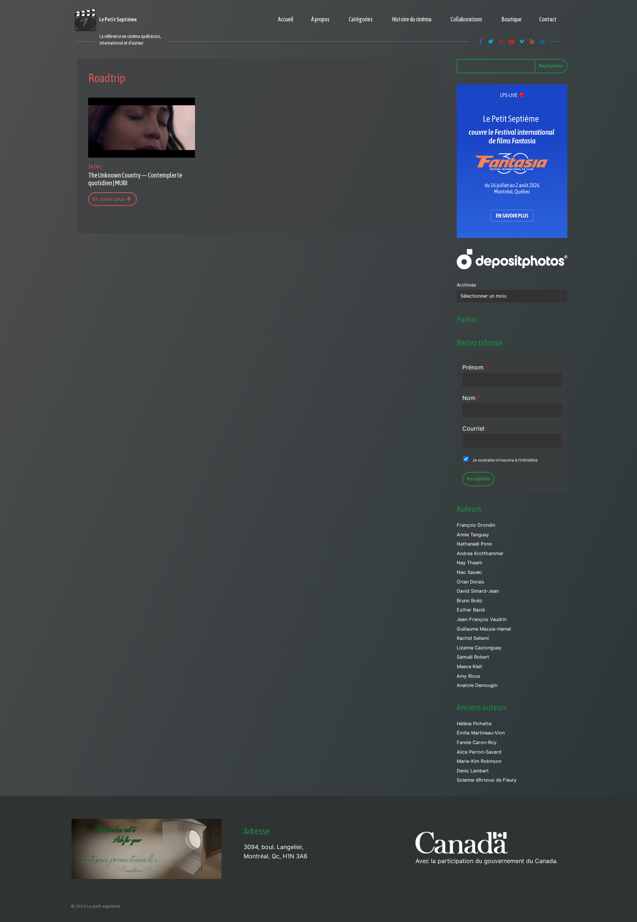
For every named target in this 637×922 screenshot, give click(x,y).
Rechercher (551, 66)
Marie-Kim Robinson (479, 761)
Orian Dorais (470, 582)
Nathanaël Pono (474, 544)
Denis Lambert (473, 771)
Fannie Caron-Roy (477, 742)
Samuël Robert (473, 657)
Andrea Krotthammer (480, 553)
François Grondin (476, 525)
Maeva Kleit (469, 666)
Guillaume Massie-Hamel (484, 629)
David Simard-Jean (478, 591)
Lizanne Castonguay (479, 648)
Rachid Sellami (473, 638)
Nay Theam (469, 562)
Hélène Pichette (474, 723)
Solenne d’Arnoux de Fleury (486, 780)
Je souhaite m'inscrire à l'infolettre (504, 460)
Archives (466, 285)
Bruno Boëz (469, 600)
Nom (471, 398)
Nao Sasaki (469, 572)
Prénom (475, 367)
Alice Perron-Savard (479, 752)
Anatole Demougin (477, 685)
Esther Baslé (471, 610)
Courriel (475, 428)
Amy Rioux (468, 676)
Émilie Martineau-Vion (481, 733)
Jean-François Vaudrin (482, 619)
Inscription (478, 478)
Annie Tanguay (473, 534)
